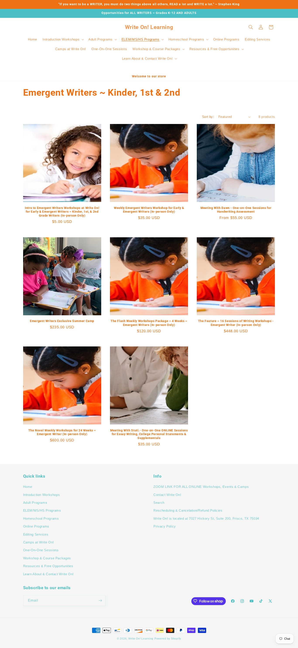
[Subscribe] (100, 600)
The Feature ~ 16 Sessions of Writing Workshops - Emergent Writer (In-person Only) (236, 323)
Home (28, 487)
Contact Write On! (167, 495)
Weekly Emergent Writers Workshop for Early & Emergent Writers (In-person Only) (149, 210)
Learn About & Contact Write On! (48, 574)
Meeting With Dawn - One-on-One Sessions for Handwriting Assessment (235, 210)
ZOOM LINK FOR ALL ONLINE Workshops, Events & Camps (201, 487)
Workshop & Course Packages (47, 558)
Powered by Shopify (167, 638)
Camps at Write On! (38, 542)
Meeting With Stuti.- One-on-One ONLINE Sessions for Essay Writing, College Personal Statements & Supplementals (149, 434)
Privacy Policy (164, 526)
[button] (63, 39)
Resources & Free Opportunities (48, 566)
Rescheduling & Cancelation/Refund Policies (187, 510)
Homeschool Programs (41, 518)
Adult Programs (35, 503)
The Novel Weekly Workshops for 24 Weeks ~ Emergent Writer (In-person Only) (62, 432)
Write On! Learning (140, 638)
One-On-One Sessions (41, 550)
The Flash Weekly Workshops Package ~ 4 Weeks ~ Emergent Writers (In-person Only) (149, 323)
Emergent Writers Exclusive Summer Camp (62, 321)
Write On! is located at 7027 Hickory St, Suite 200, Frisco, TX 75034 (206, 518)
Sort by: (208, 117)
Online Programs (36, 526)
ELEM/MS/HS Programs (42, 510)
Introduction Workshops (41, 495)
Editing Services (35, 534)
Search (158, 503)
